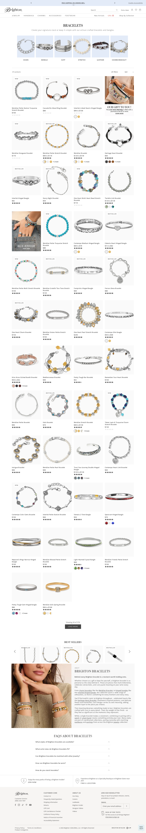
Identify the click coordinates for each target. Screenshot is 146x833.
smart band (86, 718)
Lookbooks (76, 802)
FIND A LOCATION (88, 783)
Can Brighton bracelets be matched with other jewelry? (57, 756)
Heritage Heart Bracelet (87, 700)
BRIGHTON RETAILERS (118, 828)
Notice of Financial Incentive (53, 817)
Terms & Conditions (34, 828)
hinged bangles (122, 690)
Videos (75, 811)
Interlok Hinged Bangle (87, 693)
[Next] (115, 3)
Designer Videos (78, 808)
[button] (17, 16)
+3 (24, 386)
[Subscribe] (127, 806)
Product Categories (21, 830)
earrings (89, 722)
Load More (73, 626)
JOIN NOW (32, 782)
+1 (55, 161)
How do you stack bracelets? (47, 770)
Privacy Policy (19, 828)
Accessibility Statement (51, 820)
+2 (24, 613)
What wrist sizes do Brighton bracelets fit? (52, 749)
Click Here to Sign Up (112, 817)
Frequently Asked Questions (53, 799)
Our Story (76, 796)
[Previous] (31, 3)
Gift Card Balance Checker (52, 811)
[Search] (117, 10)
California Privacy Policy (51, 814)
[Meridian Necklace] (51, 654)
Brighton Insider (78, 805)
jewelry (116, 722)
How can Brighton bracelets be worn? (50, 763)
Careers (75, 799)
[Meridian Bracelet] (93, 654)
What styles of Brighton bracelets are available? (54, 742)
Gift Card (46, 808)
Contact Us (47, 796)
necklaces (78, 722)
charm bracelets (85, 690)
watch (77, 718)
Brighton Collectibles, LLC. (72, 828)
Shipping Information (51, 802)
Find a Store (125, 10)
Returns (46, 805)
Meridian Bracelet (106, 690)
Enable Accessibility (136, 3)
